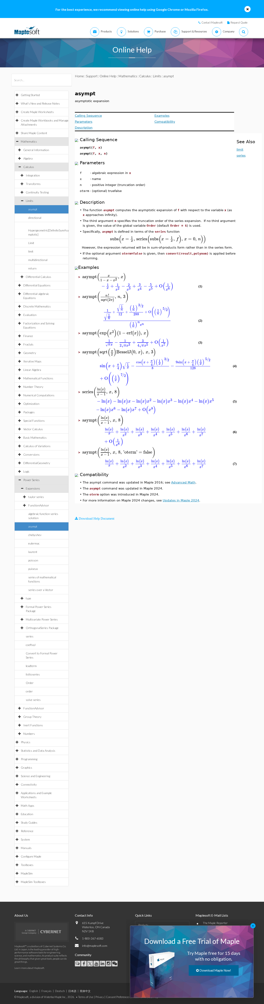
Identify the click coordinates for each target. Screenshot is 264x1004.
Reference (27, 831)
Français (46, 991)
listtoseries (33, 674)
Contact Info (84, 915)
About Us (21, 915)
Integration (33, 175)
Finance (28, 336)
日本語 (72, 991)
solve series (33, 699)
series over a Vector (40, 590)
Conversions (31, 454)
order (29, 691)
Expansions (33, 488)
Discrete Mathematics (37, 306)
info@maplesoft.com (94, 945)
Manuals (26, 848)
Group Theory (32, 716)
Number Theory (33, 386)
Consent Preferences (118, 997)
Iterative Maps (32, 361)
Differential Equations (37, 285)
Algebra (28, 158)
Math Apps (27, 805)
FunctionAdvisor (38, 505)
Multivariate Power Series (42, 619)
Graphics (26, 767)
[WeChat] (115, 963)
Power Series (31, 480)
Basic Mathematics (35, 437)
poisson (33, 560)
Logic (26, 471)
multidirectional (37, 260)
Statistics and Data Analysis (38, 750)
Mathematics (29, 141)
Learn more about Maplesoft (29, 967)
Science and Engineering (35, 776)
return (32, 268)
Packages (29, 412)
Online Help (108, 76)
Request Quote (239, 22)
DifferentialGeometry (36, 463)
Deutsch (60, 991)
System (25, 839)
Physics (25, 742)
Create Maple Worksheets (37, 112)
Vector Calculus (33, 429)
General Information (36, 150)
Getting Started (30, 95)
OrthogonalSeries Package (42, 628)
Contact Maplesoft (212, 22)
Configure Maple (31, 856)
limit (30, 251)
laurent (32, 552)
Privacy (99, 997)
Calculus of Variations (37, 446)
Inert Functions (33, 725)
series (29, 636)
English (33, 991)
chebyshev (34, 535)
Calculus (28, 167)
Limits (29, 200)
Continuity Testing (37, 192)
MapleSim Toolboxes (33, 882)
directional (34, 217)
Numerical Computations (38, 395)
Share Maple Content (34, 133)
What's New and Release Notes (40, 103)
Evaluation (30, 315)
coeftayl (30, 645)
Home (79, 76)
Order (30, 683)
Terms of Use (85, 997)
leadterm (31, 666)
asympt (32, 209)
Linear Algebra (32, 370)
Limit (31, 243)
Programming (29, 759)
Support (92, 76)
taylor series (36, 497)
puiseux (33, 568)
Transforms (33, 184)
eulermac (34, 543)
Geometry (29, 353)
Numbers (29, 733)
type (28, 598)
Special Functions (34, 420)
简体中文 (85, 991)
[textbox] (158, 239)
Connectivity (29, 784)
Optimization (31, 403)
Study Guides (29, 822)
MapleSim (27, 873)
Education (27, 814)
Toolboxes (27, 865)
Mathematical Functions (38, 378)
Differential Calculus (38, 277)
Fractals (28, 344)
